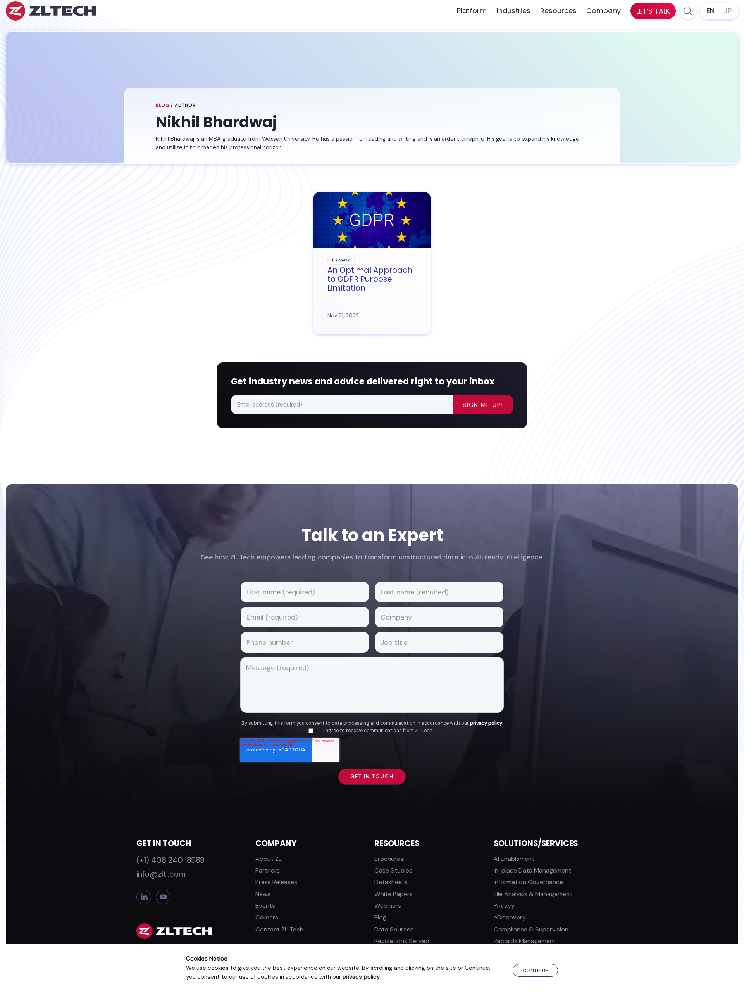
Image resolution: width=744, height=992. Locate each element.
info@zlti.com (161, 874)
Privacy (504, 906)
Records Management (525, 941)
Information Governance (528, 882)
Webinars (387, 906)
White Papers (393, 894)
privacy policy (486, 723)
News (262, 894)
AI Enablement (514, 859)
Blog (162, 105)
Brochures (388, 859)
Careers (266, 917)
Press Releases (276, 882)
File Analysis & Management (533, 894)
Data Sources (393, 929)
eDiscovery (510, 917)
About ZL (268, 859)
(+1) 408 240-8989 (170, 860)
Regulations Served (401, 941)
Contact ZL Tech (279, 929)
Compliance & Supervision (531, 929)
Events (265, 906)
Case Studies (393, 870)
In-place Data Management (532, 870)
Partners (267, 870)
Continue (535, 971)
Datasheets (391, 882)
